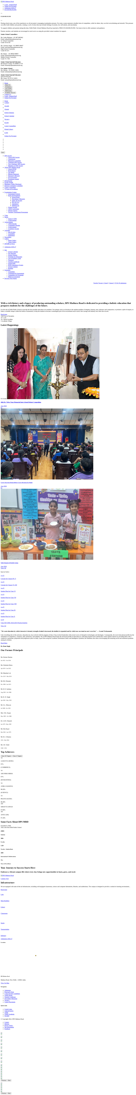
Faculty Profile (8, 182)
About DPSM (12, 169)
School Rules (16, 197)
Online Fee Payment (10, 6)
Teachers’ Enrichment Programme (18, 212)
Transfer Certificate (13, 262)
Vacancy (6, 1000)
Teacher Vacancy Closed (89, 283)
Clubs (6, 215)
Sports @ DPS (12, 219)
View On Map (5, 983)
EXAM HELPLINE (10, 9)
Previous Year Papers (10, 278)
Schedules (7, 270)
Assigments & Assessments (16, 273)
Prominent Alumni (13, 179)
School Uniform (13, 267)
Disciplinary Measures (18, 199)
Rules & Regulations (14, 195)
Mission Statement (13, 174)
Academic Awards (13, 229)
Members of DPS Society (15, 166)
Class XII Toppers (6, 756)
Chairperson (11, 159)
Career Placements (9, 1002)
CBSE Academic (9, 1014)
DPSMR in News (9, 244)
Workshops (11, 235)
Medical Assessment (14, 277)
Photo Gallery (12, 240)
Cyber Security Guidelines (12, 993)
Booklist (10, 268)
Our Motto (11, 172)
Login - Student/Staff (10, 4)
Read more (4, 314)
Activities (7, 230)
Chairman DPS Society (15, 162)
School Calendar (13, 252)
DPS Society (8, 156)
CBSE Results (12, 224)
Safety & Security (17, 200)
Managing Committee (14, 161)
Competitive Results (14, 225)
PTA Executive (12, 177)
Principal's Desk (9, 992)
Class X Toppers (17, 756)
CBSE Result (8, 995)
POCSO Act (15, 202)
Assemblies (11, 234)
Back (2, 152)
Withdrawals (15, 205)
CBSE (6, 1012)
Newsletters (7, 237)
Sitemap (6, 1024)
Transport (11, 260)
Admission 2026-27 (10, 8)
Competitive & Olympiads (15, 275)
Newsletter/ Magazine (10, 998)
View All (3, 568)
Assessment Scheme (14, 194)
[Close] (1, 20)
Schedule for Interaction (15, 257)
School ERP (11, 263)
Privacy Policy (8, 1025)
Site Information (9, 1027)
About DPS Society (14, 157)
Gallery (6, 239)
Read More (4, 643)
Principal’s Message (14, 176)
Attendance (15, 204)
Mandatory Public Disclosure (12, 184)
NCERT (6, 1016)
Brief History (12, 171)
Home (6, 101)
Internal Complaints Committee (13, 186)
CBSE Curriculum (13, 209)
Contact (6, 102)
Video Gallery (12, 242)
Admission (7, 990)
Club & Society (9, 1011)
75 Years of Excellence (11, 189)
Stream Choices (12, 210)
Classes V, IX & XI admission (106, 283)
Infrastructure (8, 181)
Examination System (10, 192)
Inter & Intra (11, 232)
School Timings (12, 255)
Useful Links (8, 1009)
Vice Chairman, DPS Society (16, 164)
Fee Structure (12, 253)
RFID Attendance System (15, 265)
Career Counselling (10, 187)
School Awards (12, 207)
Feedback (7, 1029)
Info (5, 250)
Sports (6, 217)
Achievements (12, 220)
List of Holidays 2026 (14, 258)
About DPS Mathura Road (12, 167)
